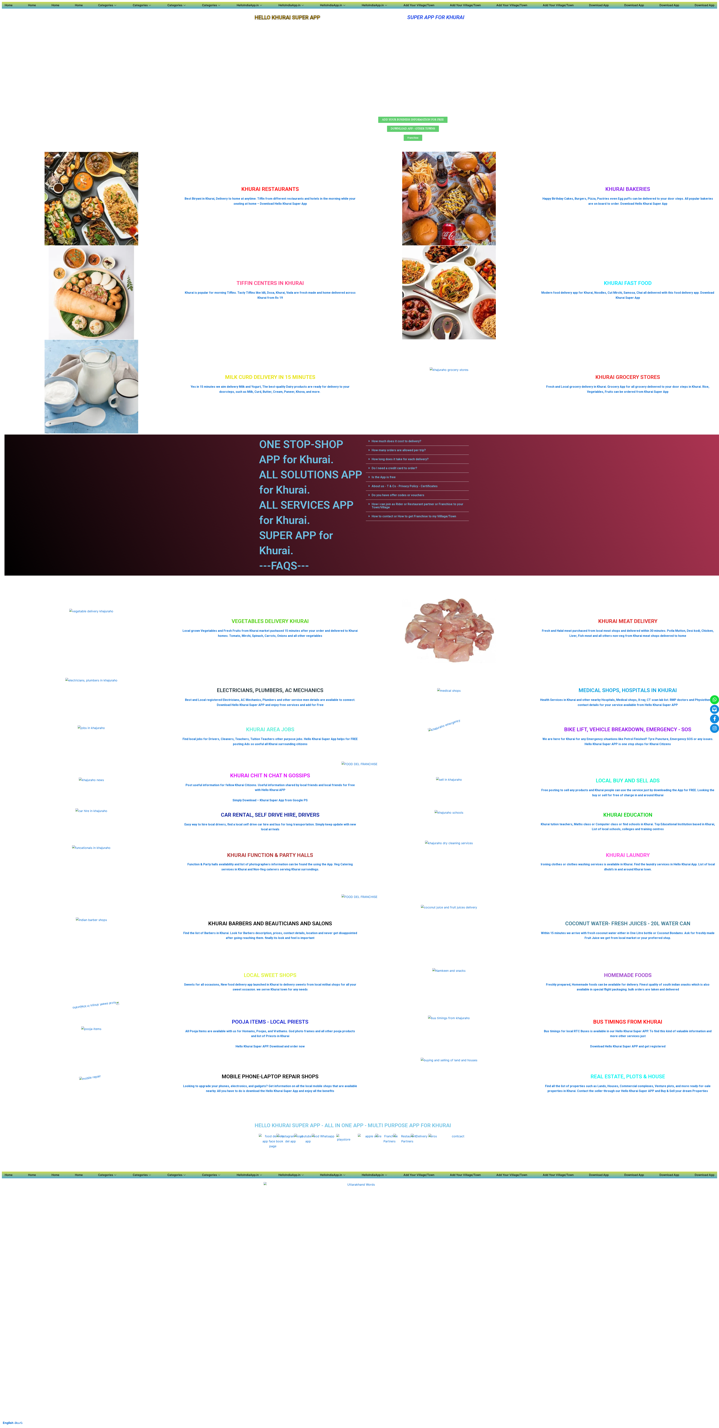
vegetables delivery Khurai (270, 621)
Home (9, 5)
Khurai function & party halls (270, 855)
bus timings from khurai (627, 1022)
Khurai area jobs (270, 729)
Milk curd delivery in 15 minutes (270, 377)
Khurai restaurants (270, 189)
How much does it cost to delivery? (396, 441)
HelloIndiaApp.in (248, 5)
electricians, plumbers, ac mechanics (270, 690)
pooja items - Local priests (270, 1022)
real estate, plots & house (628, 1076)
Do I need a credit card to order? (394, 468)
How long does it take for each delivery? (400, 459)
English (8, 1423)
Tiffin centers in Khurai (270, 283)
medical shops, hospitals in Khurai (628, 690)
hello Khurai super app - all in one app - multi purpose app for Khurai (353, 1125)
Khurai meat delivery (627, 621)
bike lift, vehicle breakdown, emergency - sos (627, 729)
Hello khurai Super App (287, 17)
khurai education (627, 815)
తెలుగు (18, 1423)
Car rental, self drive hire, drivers (270, 815)
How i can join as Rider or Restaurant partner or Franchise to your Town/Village (417, 505)
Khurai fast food (628, 283)
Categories (105, 5)
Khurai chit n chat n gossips (270, 775)
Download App (599, 5)
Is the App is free (384, 477)
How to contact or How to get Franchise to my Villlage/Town (414, 516)
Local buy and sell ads (628, 780)
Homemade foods (628, 975)
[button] (417, 441)
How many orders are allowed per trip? (399, 450)
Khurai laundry (628, 855)
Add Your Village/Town (419, 5)
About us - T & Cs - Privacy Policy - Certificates (405, 486)
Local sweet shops (270, 975)
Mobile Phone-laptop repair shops (270, 1076)
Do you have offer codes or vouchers (398, 495)
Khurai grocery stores (627, 377)
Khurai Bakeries (627, 189)
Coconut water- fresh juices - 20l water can (627, 923)
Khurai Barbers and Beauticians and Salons (270, 923)
